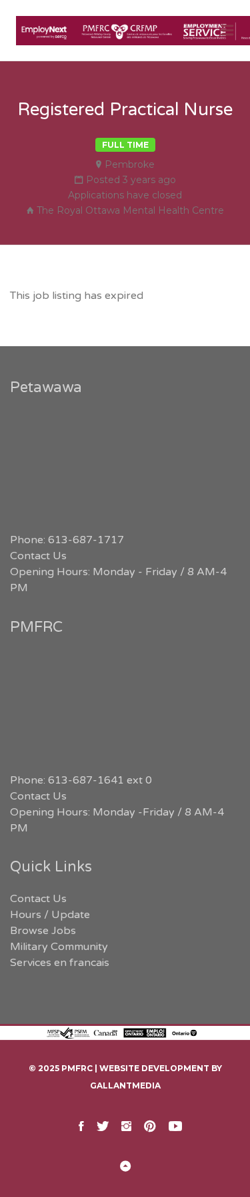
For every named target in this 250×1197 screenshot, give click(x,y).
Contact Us (38, 556)
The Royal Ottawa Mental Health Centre (130, 210)
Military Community (59, 946)
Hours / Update (50, 914)
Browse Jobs (43, 930)
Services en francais (59, 962)
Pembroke (130, 164)
